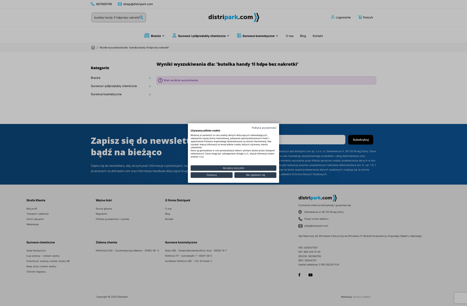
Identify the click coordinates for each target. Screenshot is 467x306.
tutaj (201, 156)
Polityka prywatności (264, 127)
